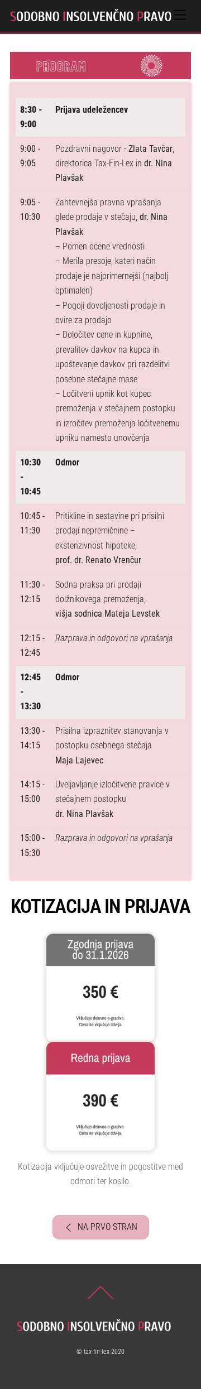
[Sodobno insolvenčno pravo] (97, 18)
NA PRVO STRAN (107, 1227)
